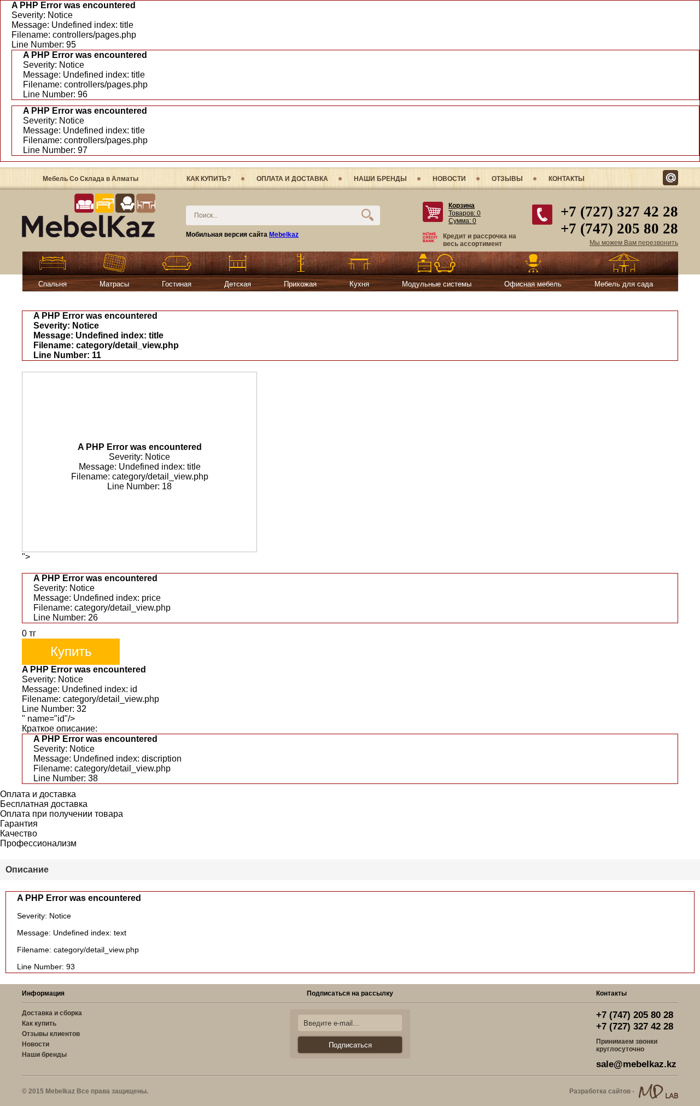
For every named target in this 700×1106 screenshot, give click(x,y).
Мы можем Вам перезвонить (634, 243)
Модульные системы (436, 284)
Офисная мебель (533, 284)
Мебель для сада (623, 284)
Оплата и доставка (292, 179)
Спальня (52, 284)
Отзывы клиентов (51, 1034)
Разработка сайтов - (601, 1091)
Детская (237, 284)
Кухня (359, 284)
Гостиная (176, 284)
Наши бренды (44, 1054)
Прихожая (300, 284)
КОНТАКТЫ (567, 179)
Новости (35, 1044)
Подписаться (350, 1045)
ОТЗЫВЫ (507, 179)
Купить (71, 651)
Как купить (39, 1023)
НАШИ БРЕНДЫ (380, 179)
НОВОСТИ (449, 179)
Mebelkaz (284, 234)
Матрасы (114, 284)
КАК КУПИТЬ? (208, 179)
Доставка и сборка (52, 1013)
